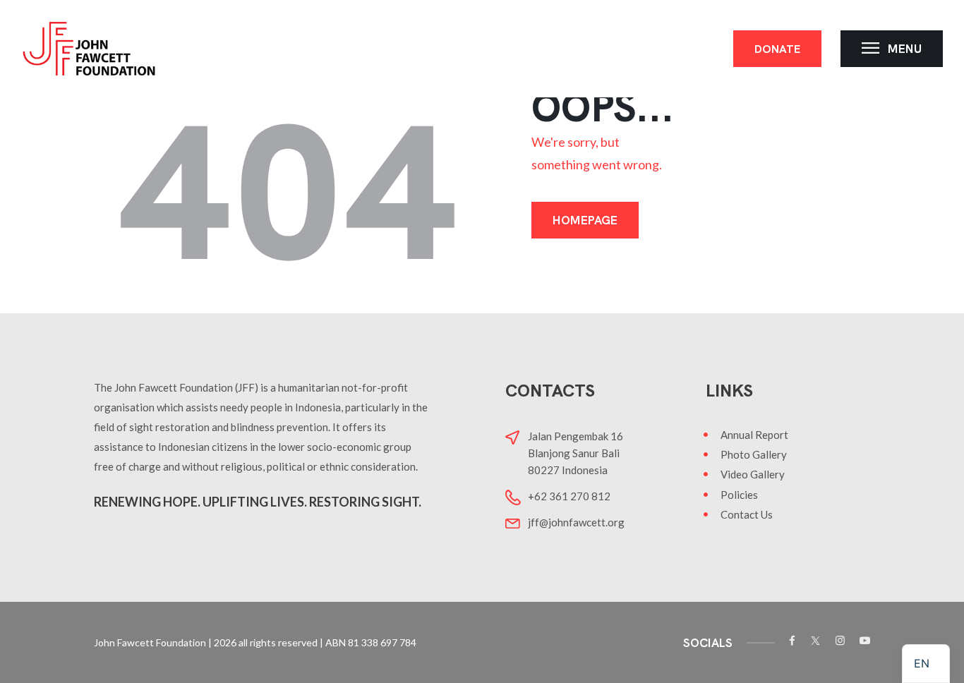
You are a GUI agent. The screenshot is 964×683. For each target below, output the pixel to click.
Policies (739, 494)
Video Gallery (753, 474)
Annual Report (754, 434)
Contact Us (747, 514)
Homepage (585, 220)
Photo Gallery (754, 454)
